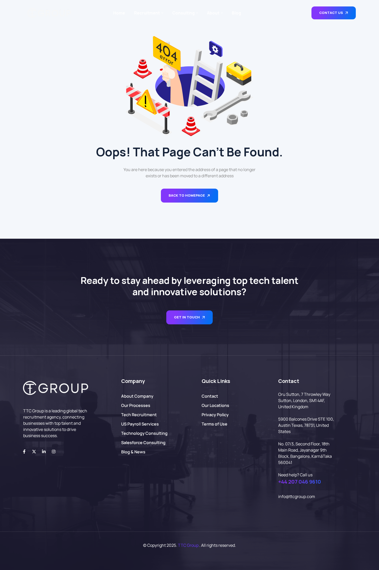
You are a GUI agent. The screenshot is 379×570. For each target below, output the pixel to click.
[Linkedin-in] (44, 451)
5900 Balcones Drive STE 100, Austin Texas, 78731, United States (306, 425)
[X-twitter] (34, 451)
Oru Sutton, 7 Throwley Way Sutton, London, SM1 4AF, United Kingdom (304, 400)
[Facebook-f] (24, 451)
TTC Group (188, 545)
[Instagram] (54, 451)
